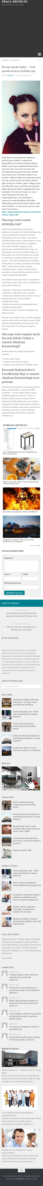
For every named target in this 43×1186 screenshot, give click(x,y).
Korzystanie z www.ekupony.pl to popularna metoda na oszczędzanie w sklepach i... (24, 990)
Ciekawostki (7, 953)
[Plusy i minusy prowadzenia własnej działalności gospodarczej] (6, 886)
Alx (35, 1179)
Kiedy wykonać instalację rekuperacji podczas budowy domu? (24, 726)
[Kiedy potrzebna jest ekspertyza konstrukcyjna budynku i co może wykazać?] (6, 739)
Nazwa (7, 574)
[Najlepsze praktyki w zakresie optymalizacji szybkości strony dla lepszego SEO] (6, 922)
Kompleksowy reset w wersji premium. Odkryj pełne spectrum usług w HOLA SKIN (26, 828)
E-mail (25, 574)
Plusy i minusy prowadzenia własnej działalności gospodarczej (27, 883)
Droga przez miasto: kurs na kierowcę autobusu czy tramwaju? (27, 748)
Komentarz (8, 558)
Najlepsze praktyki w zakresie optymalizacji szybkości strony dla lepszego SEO (27, 921)
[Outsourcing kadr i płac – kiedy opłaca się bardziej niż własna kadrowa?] (6, 715)
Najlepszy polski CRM (22, 850)
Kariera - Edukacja (11, 60)
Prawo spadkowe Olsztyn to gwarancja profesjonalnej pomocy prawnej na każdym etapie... (25, 1016)
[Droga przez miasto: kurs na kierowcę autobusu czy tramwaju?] (6, 751)
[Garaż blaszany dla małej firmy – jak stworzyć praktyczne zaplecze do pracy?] (6, 841)
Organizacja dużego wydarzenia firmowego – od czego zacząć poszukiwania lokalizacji (26, 702)
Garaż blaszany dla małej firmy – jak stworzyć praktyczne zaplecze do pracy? (27, 840)
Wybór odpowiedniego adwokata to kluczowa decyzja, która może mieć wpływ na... (23, 1003)
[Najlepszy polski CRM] (6, 853)
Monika (10, 75)
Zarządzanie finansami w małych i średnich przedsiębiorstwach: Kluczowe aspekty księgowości (27, 897)
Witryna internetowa (12, 583)
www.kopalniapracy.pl (32, 950)
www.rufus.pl (7, 958)
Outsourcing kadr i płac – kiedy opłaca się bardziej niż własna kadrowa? (25, 714)
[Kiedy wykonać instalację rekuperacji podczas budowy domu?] (6, 727)
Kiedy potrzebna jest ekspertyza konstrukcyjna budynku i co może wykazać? (26, 738)
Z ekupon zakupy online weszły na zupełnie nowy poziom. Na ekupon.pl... (23, 977)
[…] (32, 1081)
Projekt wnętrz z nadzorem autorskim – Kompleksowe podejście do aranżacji (24, 909)
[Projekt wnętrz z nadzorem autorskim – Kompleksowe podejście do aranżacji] (6, 910)
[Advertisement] (21, 28)
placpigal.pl (18, 942)
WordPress (20, 1179)
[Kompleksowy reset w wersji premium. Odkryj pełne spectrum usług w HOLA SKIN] (6, 829)
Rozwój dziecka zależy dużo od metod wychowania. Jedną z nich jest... (24, 1038)
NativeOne (21, 545)
